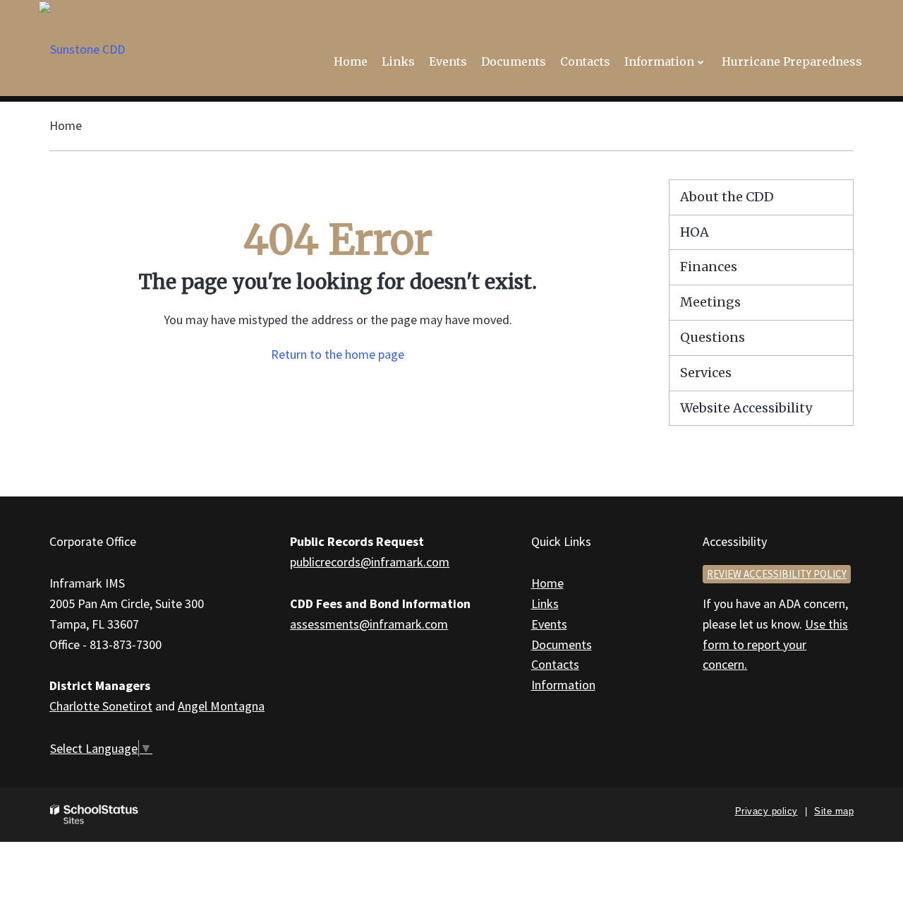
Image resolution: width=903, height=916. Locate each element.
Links (545, 603)
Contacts (555, 664)
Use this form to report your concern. (775, 644)
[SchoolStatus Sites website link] (94, 814)
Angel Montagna (221, 706)
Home (65, 125)
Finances (708, 266)
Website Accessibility (746, 408)
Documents (561, 644)
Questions (712, 337)
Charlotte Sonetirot (100, 706)
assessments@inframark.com (369, 624)
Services (706, 372)
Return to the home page (337, 354)
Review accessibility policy (777, 574)
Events (549, 624)
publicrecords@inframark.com (369, 562)
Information (563, 685)
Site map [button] (834, 811)
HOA (694, 232)
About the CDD (727, 197)
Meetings (710, 302)
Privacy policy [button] (766, 811)
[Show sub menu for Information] (701, 62)
